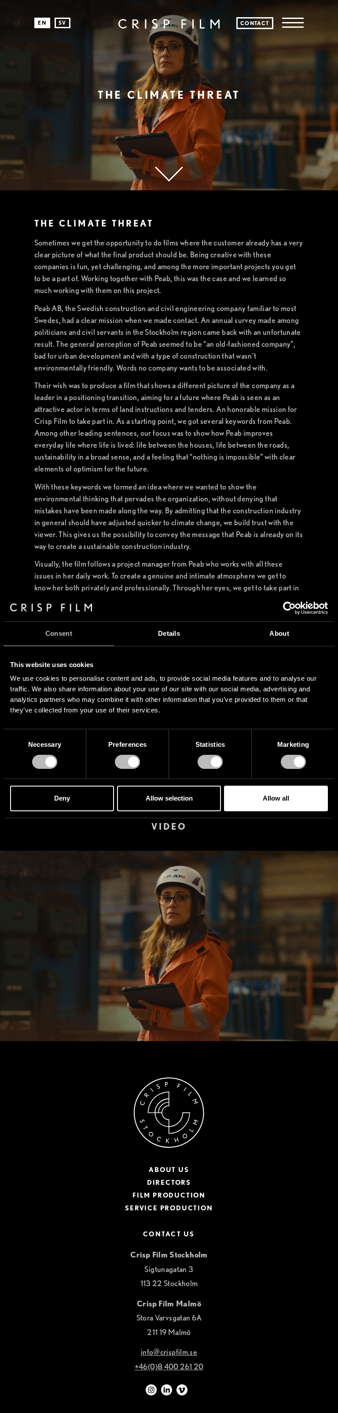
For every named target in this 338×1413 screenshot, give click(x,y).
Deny (62, 798)
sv (62, 22)
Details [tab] (169, 633)
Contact (254, 23)
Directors (169, 1182)
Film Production (169, 1195)
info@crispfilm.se (169, 1352)
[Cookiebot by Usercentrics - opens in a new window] (289, 608)
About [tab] (279, 633)
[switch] (127, 762)
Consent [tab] (58, 633)
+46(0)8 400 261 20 (169, 1366)
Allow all (276, 798)
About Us (169, 1170)
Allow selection (169, 798)
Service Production (169, 1208)
